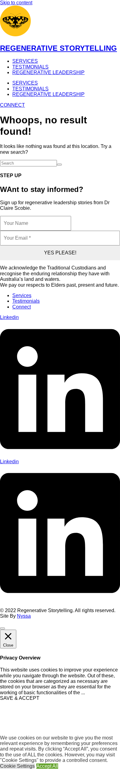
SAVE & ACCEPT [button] (19, 698)
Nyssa (24, 616)
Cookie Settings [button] (17, 766)
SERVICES (25, 61)
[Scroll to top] (2, 628)
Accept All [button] (47, 766)
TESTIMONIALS (30, 67)
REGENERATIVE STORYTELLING (58, 48)
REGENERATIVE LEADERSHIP (48, 72)
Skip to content (16, 2)
